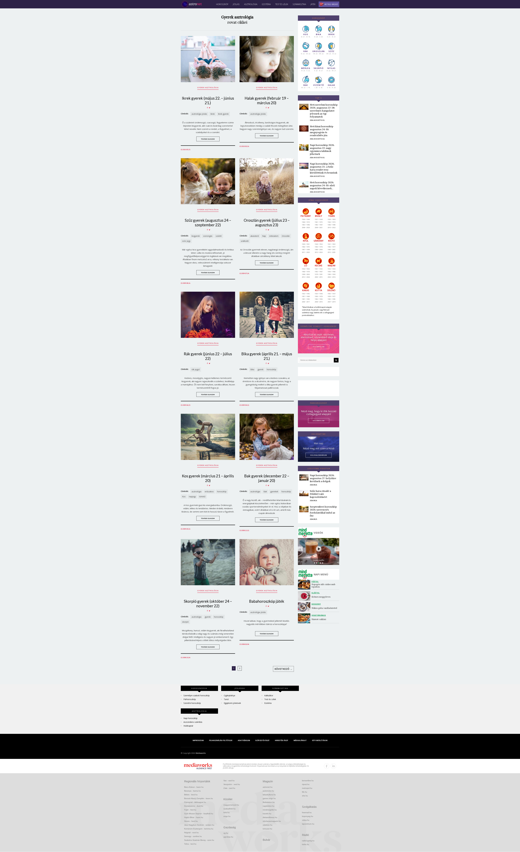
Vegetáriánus (319, 615)
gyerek (260, 369)
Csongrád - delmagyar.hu (195, 802)
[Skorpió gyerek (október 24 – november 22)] (208, 562)
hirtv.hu (226, 812)
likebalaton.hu (269, 802)
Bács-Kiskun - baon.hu (194, 787)
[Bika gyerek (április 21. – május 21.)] (267, 315)
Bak (265, 491)
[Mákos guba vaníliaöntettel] (305, 607)
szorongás (207, 236)
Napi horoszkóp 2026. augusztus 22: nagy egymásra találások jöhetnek (322, 149)
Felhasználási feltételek (220, 740)
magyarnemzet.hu (231, 805)
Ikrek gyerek (223, 114)
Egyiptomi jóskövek (232, 703)
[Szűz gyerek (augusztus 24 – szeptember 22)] (208, 181)
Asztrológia (250, 4)
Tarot (226, 699)
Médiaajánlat (300, 740)
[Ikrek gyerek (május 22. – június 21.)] (208, 59)
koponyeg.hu (307, 816)
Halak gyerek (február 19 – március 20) (267, 100)
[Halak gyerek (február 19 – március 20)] (267, 59)
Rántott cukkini (319, 619)
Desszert (316, 604)
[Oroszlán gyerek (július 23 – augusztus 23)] (267, 181)
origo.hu (226, 816)
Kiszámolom (318, 421)
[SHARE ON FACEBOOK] (207, 108)
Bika (252, 369)
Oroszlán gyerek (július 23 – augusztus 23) (267, 222)
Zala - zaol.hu (229, 788)
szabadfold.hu (229, 809)
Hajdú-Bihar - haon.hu (193, 817)
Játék (313, 4)
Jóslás (236, 4)
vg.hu (225, 833)
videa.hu (305, 820)
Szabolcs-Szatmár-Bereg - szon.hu (199, 840)
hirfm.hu (305, 844)
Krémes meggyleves (321, 597)
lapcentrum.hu (308, 824)
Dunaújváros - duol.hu (193, 806)
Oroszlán (286, 236)
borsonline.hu (308, 780)
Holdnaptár (188, 726)
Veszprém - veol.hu (231, 784)
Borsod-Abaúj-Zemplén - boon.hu (198, 798)
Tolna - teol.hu (190, 844)
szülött (219, 236)
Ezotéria (266, 4)
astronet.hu (267, 787)
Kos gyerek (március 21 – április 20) (208, 478)
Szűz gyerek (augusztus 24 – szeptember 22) (208, 222)
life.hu (304, 792)
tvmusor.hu (267, 829)
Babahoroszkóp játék (266, 601)
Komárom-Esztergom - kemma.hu (198, 829)
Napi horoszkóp (190, 718)
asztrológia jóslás (199, 114)
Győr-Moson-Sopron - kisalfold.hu (198, 813)
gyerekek (274, 491)
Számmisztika (299, 4)
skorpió (185, 622)
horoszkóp (271, 369)
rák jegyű (196, 369)
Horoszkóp (222, 4)
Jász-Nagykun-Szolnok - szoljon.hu (199, 825)
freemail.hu (307, 812)
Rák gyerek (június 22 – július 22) (208, 356)
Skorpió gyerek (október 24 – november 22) (208, 603)
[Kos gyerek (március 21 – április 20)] (208, 437)
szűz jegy (186, 241)
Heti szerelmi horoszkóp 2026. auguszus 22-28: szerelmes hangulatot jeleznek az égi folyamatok (324, 110)
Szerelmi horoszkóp (192, 703)
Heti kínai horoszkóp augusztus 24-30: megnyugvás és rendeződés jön (321, 131)
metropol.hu (307, 788)
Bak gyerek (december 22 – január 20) (266, 478)
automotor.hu (268, 791)
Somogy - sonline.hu (193, 836)
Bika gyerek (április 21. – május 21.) (266, 356)
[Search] (336, 360)
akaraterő (254, 236)
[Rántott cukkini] (305, 618)
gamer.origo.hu (269, 798)
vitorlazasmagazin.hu (272, 821)
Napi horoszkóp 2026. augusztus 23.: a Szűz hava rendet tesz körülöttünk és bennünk (323, 168)
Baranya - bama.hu (192, 791)
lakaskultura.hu (269, 795)
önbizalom (273, 236)
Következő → (283, 669)
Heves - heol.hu (191, 821)
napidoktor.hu (268, 806)
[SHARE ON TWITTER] (209, 108)
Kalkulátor (268, 695)
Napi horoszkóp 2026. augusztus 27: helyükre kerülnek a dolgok (323, 478)
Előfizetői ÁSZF (262, 740)
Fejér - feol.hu (190, 810)
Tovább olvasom (208, 139)
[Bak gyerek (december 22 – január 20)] (267, 437)
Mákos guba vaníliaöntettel (324, 608)
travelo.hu (267, 813)
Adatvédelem (244, 740)
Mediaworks (201, 753)
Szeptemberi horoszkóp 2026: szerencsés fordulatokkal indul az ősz (323, 511)
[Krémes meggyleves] (305, 596)
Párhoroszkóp (189, 699)
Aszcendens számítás (192, 722)
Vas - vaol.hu (229, 780)
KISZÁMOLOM (318, 347)
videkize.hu (267, 825)
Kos (184, 496)
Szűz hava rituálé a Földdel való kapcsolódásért (320, 493)
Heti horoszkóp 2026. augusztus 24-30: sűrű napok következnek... (322, 185)
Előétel (316, 593)
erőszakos (209, 491)
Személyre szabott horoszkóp (196, 695)
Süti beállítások (320, 740)
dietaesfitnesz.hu (270, 817)
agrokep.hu (228, 837)
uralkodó (245, 241)
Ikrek (212, 114)
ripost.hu (305, 784)
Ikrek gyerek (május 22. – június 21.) (208, 100)
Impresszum (198, 740)
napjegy (192, 496)
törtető (202, 496)
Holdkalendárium (318, 455)
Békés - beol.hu (191, 795)
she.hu (305, 796)
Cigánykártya (229, 695)
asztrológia (196, 491)
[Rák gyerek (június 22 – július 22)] (208, 315)
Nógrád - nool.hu (191, 832)
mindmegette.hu (270, 810)
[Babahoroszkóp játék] (267, 562)
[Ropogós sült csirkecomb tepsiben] (305, 585)
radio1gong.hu (308, 841)
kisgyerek (196, 236)
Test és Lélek (281, 4)
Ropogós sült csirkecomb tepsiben (324, 585)
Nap (264, 236)
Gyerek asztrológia (208, 87)
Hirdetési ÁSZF (281, 740)
